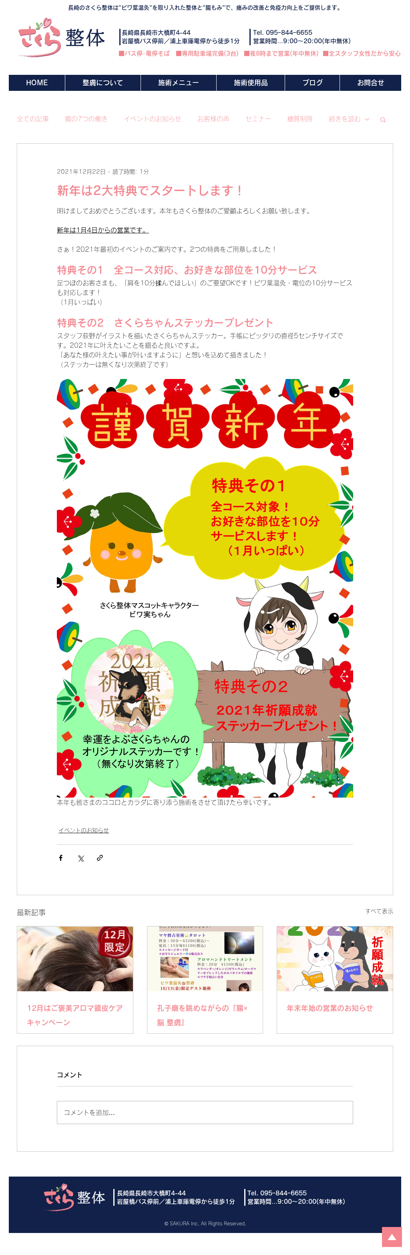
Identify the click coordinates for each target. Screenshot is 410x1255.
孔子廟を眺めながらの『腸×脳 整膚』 (202, 1015)
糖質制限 (300, 119)
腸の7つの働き (86, 119)
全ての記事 (33, 119)
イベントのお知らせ (152, 119)
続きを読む (345, 119)
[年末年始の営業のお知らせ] (335, 958)
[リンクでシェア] (100, 858)
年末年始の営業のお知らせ (330, 1008)
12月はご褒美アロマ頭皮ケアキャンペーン (75, 1015)
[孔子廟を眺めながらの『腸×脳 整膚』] (205, 958)
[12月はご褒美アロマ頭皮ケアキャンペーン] (75, 958)
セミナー (258, 119)
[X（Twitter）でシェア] (80, 858)
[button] (178, 83)
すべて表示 (379, 911)
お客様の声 (213, 119)
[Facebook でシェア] (60, 858)
